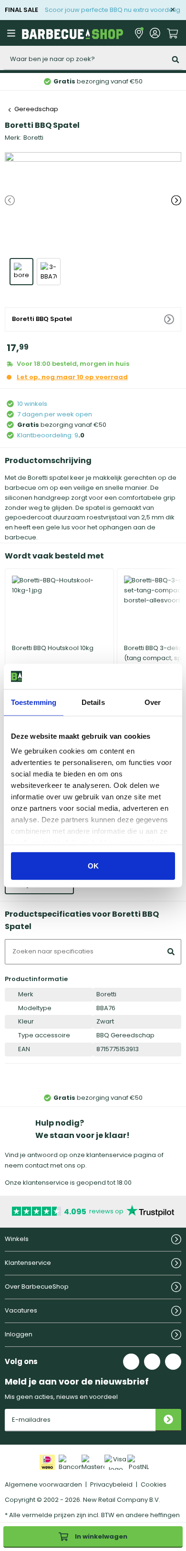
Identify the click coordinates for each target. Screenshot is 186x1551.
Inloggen (18, 1334)
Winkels (17, 1238)
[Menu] (12, 33)
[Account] (155, 33)
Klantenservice (28, 1262)
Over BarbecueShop (37, 1286)
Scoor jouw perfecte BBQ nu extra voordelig (112, 9)
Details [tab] (93, 702)
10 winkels (32, 403)
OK (93, 865)
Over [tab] (153, 702)
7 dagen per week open (54, 414)
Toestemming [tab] (33, 702)
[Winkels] (139, 33)
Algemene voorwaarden (43, 1484)
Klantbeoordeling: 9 (47, 435)
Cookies (153, 1484)
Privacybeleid (111, 1484)
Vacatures (21, 1310)
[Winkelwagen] (172, 33)
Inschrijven (168, 1420)
